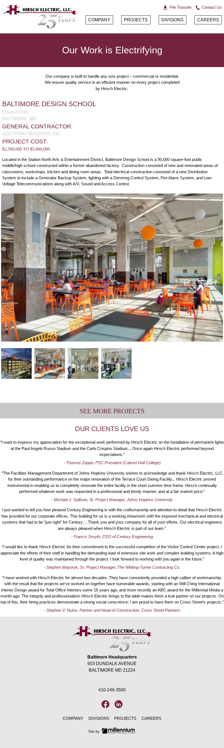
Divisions (172, 19)
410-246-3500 (112, 690)
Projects (136, 19)
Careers (208, 19)
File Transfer (181, 7)
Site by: (94, 731)
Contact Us (212, 7)
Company (99, 19)
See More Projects (112, 411)
